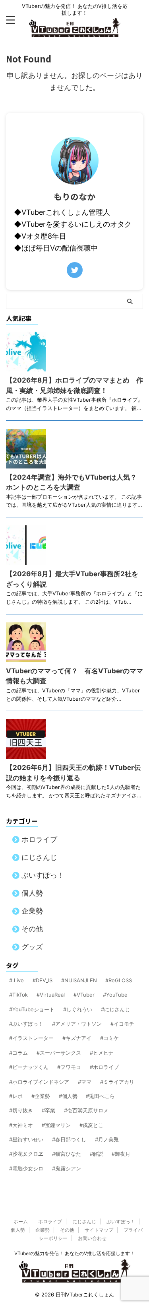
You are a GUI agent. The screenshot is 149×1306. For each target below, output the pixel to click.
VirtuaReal (52, 994)
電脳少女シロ (27, 1168)
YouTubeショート (33, 1009)
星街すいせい (27, 1139)
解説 (98, 1154)
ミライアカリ (118, 1082)
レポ (17, 1096)
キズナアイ (78, 1038)
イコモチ (124, 1023)
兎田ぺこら (102, 1096)
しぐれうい (79, 1009)
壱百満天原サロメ (87, 1110)
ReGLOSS (120, 980)
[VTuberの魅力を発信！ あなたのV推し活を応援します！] (75, 31)
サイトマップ (99, 1230)
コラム (20, 1052)
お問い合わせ (92, 1238)
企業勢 (32, 911)
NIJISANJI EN (80, 980)
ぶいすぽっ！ (42, 875)
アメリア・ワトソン (78, 1023)
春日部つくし (70, 1139)
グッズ (32, 947)
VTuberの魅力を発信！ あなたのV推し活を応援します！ (74, 1253)
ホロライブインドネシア (40, 1082)
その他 (32, 929)
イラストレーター (33, 1038)
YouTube (117, 994)
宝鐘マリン (58, 1125)
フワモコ (70, 1067)
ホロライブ (39, 839)
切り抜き (22, 1110)
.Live (18, 980)
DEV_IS (44, 980)
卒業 (50, 1110)
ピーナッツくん (30, 1067)
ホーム (21, 1221)
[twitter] (75, 270)
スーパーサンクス (60, 1052)
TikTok (20, 994)
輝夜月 (122, 1154)
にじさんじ (39, 857)
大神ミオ (22, 1125)
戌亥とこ (93, 1125)
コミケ (111, 1038)
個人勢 (32, 893)
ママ (86, 1082)
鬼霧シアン (68, 1168)
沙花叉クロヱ (27, 1154)
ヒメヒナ (103, 1052)
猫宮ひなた (68, 1154)
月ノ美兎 (108, 1139)
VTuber (86, 994)
